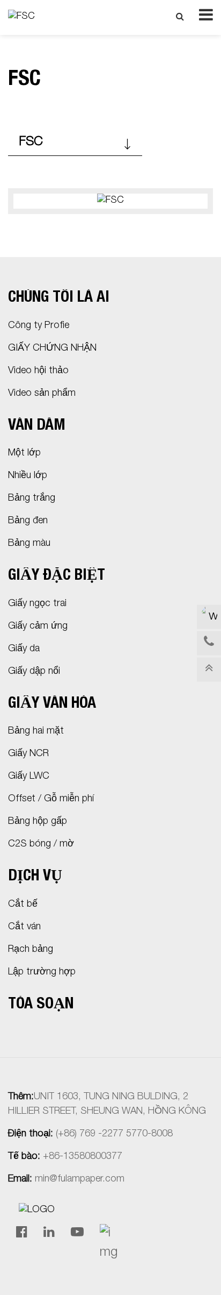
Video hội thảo (38, 371)
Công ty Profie (38, 326)
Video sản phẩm (42, 394)
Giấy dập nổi (34, 672)
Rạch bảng (30, 950)
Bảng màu (29, 544)
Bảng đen (28, 521)
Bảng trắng (31, 498)
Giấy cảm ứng (38, 626)
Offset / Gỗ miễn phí (51, 799)
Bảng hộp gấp (37, 822)
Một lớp (24, 453)
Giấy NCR (28, 754)
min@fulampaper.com (79, 1179)
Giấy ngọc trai (37, 604)
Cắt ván (24, 927)
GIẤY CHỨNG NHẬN (52, 348)
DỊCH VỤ (35, 877)
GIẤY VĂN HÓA (52, 704)
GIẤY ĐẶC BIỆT (56, 576)
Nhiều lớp (27, 476)
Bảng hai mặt (36, 731)
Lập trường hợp (42, 972)
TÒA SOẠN (40, 1005)
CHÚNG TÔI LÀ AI (58, 298)
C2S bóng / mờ (41, 844)
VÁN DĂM (36, 426)
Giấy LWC (28, 776)
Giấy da (24, 649)
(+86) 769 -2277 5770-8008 (114, 1134)
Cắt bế (23, 904)
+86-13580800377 (82, 1157)
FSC (31, 142)
